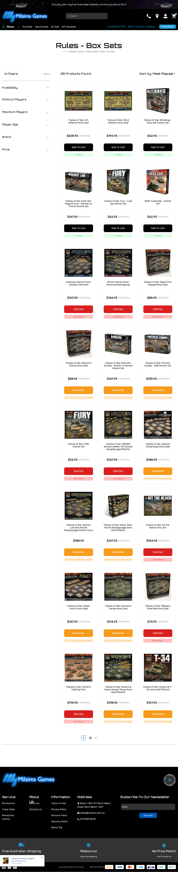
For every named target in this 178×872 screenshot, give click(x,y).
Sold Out (79, 309)
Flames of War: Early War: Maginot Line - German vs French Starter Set (78, 204)
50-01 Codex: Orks (16, 861)
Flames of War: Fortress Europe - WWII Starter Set (158, 364)
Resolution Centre (8, 817)
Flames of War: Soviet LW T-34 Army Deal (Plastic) (157, 688)
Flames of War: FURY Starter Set (78, 445)
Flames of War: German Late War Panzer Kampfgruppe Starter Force (78, 528)
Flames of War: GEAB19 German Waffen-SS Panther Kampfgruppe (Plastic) (118, 447)
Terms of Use (58, 803)
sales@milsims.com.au (92, 812)
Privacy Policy (58, 809)
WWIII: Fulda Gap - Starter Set (158, 202)
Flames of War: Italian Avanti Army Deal (78, 607)
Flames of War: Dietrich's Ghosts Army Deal (79, 364)
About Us (34, 803)
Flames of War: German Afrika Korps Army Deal (158, 445)
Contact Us (35, 809)
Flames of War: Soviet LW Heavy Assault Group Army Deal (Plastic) (118, 690)
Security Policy (59, 821)
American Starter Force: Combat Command (78, 283)
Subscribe (148, 815)
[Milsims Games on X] (9, 867)
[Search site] (69, 15)
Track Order (8, 809)
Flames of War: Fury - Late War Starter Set (118, 202)
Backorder (79, 390)
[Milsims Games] (28, 16)
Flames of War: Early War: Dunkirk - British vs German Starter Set (118, 366)
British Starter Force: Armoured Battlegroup (118, 283)
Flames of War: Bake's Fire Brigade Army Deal (157, 283)
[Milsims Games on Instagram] (15, 867)
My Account (8, 803)
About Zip (56, 827)
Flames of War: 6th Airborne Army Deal (79, 121)
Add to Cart (79, 147)
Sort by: (145, 73)
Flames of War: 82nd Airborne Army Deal (118, 121)
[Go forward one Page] (96, 737)
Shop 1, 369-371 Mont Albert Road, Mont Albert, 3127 (94, 805)
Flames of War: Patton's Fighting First (78, 688)
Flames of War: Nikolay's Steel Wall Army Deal (157, 607)
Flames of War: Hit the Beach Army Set (157, 526)
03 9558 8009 (87, 819)
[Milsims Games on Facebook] (4, 867)
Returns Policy (59, 815)
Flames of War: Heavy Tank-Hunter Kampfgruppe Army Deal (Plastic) (118, 528)
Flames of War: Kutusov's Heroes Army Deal (118, 607)
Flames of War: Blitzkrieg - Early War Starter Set (158, 121)
